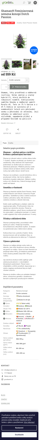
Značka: (27, 23)
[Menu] (35, 3)
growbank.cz (8, 379)
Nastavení (19, 428)
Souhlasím (19, 435)
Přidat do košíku (20, 87)
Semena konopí (22, 291)
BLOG (3, 395)
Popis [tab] (5, 143)
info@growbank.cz (10, 370)
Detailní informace (7, 123)
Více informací (29, 422)
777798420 (8, 373)
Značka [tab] (10, 143)
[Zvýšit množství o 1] (9, 85)
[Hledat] (24, 3)
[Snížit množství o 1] (9, 88)
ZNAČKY (4, 399)
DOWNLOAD (5, 403)
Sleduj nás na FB (10, 376)
